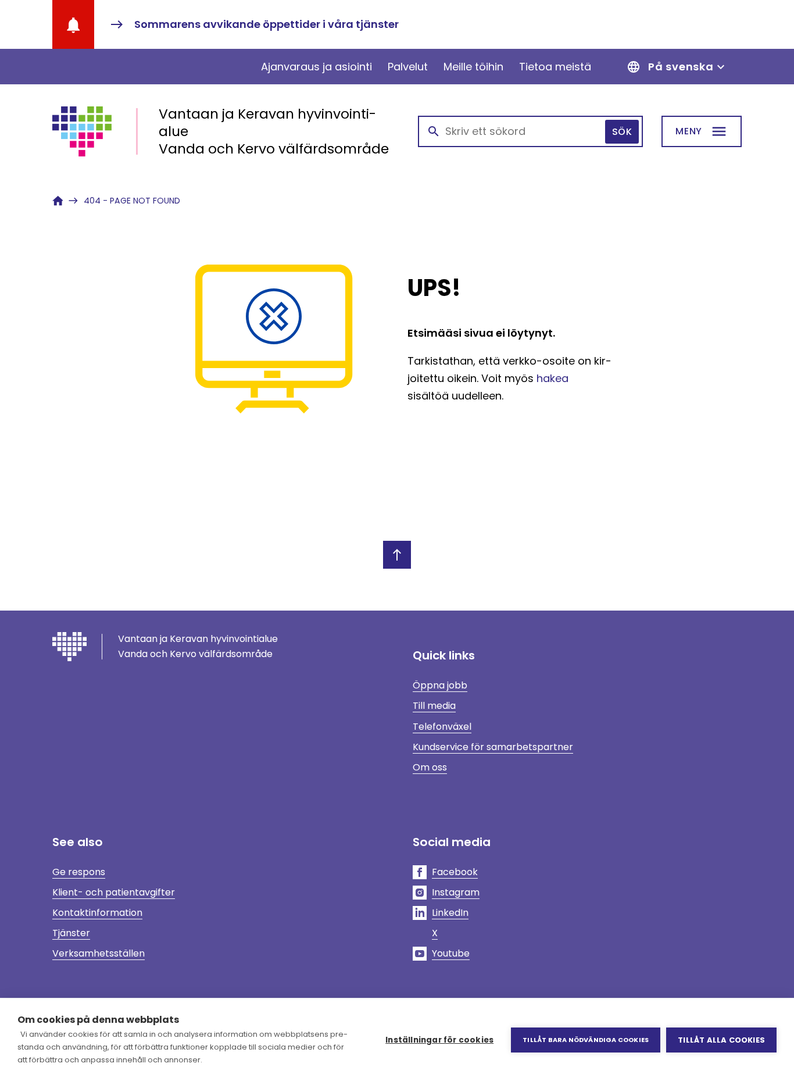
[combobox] (530, 131)
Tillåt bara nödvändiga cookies (586, 1039)
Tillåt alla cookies (721, 1040)
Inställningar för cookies (439, 1040)
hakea (552, 378)
